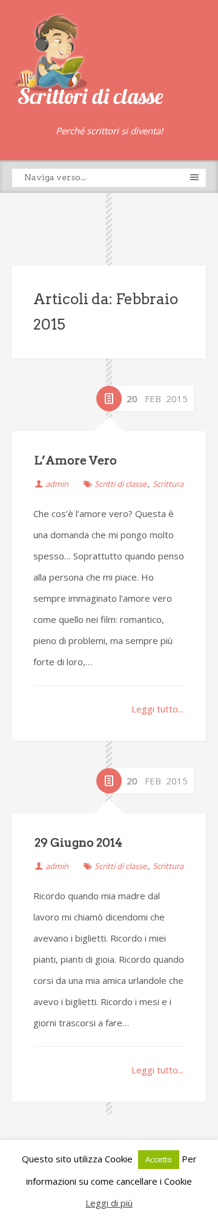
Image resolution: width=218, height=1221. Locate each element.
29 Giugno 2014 (78, 843)
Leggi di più (109, 1203)
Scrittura (168, 483)
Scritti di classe (120, 483)
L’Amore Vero (76, 460)
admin (56, 483)
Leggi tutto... (157, 709)
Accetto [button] (158, 1159)
